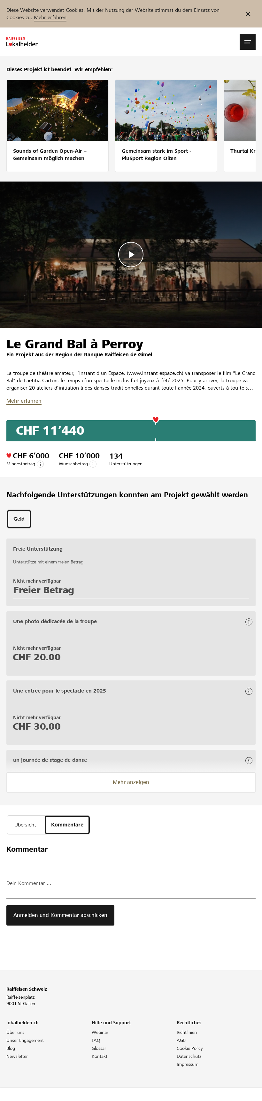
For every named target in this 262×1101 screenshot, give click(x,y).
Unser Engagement (25, 1040)
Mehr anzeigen (131, 782)
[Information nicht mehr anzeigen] (248, 13)
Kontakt (99, 1056)
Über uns (15, 1032)
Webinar (100, 1032)
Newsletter (17, 1056)
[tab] (19, 519)
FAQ (96, 1040)
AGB (181, 1040)
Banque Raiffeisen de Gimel (118, 355)
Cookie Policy (190, 1048)
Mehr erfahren (50, 17)
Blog (10, 1048)
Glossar (99, 1048)
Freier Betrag (43, 590)
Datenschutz (189, 1056)
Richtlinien (187, 1032)
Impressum (187, 1064)
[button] (248, 42)
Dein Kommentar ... (28, 883)
